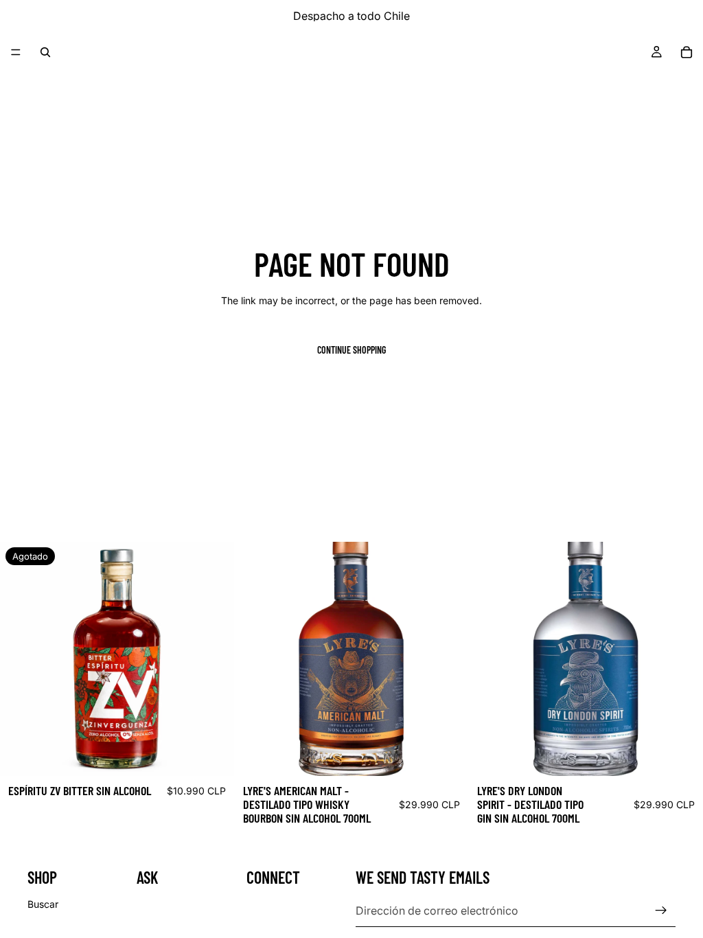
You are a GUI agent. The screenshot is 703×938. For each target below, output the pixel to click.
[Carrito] (686, 52)
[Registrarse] (661, 910)
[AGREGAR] (447, 754)
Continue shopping (351, 350)
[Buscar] (45, 52)
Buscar (42, 904)
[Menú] (16, 52)
